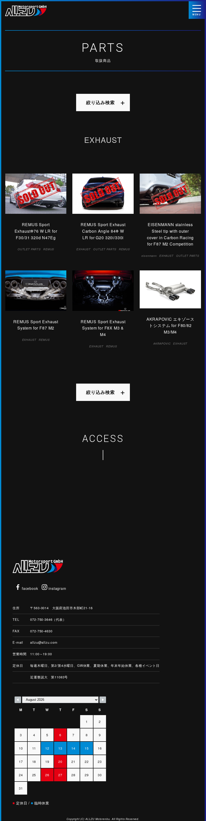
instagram (56, 588)
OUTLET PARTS (29, 249)
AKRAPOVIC (162, 343)
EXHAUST (83, 249)
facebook (29, 588)
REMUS (48, 249)
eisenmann (149, 256)
